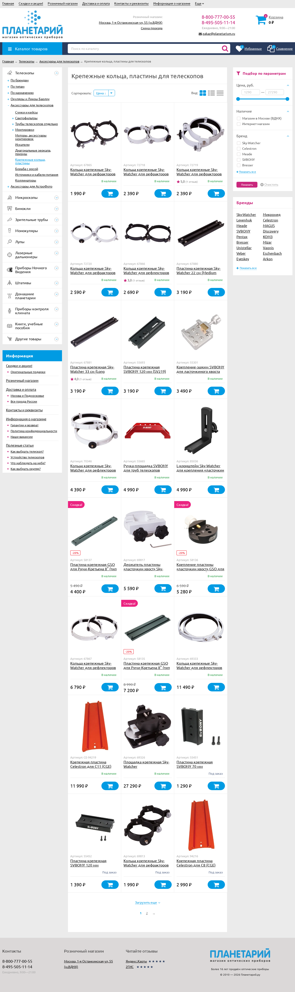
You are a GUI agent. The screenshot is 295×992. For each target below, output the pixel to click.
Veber (241, 253)
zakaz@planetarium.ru (219, 33)
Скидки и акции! (31, 3)
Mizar (267, 242)
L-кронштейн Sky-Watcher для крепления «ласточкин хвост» (200, 470)
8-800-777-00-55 (218, 17)
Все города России (24, 401)
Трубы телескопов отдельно (36, 124)
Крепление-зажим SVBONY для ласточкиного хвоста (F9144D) (200, 371)
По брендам (20, 80)
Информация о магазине (171, 3)
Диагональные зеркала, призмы (33, 152)
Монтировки (24, 129)
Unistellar (244, 247)
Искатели (22, 144)
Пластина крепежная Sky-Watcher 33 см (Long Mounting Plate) (92, 371)
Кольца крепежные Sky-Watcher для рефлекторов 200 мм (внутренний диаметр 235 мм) (93, 669)
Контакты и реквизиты (131, 3)
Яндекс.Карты (136, 961)
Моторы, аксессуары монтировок (31, 137)
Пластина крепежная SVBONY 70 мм (195, 763)
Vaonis (268, 247)
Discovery (270, 231)
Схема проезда (151, 28)
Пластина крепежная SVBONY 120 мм (88, 862)
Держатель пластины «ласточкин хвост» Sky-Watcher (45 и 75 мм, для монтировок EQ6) (145, 571)
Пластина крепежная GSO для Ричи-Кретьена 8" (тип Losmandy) (147, 667)
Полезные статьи (20, 445)
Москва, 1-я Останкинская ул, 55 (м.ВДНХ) (130, 22)
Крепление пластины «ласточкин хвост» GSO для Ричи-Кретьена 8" (200, 568)
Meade (247, 154)
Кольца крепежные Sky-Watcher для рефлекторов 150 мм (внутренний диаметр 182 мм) (93, 472)
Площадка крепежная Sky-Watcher (146, 763)
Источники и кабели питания (36, 174)
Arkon (268, 259)
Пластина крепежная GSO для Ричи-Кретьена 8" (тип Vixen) (93, 568)
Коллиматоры (25, 180)
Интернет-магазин (256, 124)
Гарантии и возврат (24, 425)
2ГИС (130, 967)
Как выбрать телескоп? (27, 451)
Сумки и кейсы (26, 112)
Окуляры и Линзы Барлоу (30, 99)
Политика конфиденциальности (34, 431)
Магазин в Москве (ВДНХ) (262, 118)
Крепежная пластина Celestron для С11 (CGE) (90, 763)
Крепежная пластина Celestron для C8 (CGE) (196, 862)
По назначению (22, 92)
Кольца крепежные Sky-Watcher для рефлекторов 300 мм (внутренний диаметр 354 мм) (199, 669)
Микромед (271, 214)
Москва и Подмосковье (27, 395)
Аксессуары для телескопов (32, 105)
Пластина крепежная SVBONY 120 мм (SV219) (145, 369)
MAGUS (269, 225)
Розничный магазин (63, 3)
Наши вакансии (22, 437)
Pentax (242, 236)
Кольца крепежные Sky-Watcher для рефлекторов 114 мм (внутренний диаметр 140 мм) (146, 275)
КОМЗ (268, 236)
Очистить (271, 184)
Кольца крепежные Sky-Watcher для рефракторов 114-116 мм (199, 173)
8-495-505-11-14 (218, 22)
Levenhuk (244, 220)
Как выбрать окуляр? (26, 469)
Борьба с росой (26, 169)
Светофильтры (26, 118)
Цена (100, 93)
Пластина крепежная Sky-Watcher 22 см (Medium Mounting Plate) (199, 272)
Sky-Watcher (251, 143)
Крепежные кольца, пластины (30, 161)
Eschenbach (272, 253)
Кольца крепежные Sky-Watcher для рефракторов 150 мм (92, 272)
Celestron (249, 148)
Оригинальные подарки (28, 372)
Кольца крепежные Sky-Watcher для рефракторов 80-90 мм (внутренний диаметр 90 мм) (92, 176)
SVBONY (248, 159)
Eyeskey (242, 259)
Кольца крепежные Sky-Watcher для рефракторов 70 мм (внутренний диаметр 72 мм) (146, 867)
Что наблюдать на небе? (28, 463)
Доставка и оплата (96, 3)
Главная (8, 3)
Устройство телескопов (27, 457)
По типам (17, 86)
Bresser (247, 165)
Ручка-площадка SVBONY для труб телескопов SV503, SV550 (146, 470)
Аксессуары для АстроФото (31, 186)
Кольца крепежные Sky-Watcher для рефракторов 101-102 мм (146, 173)
